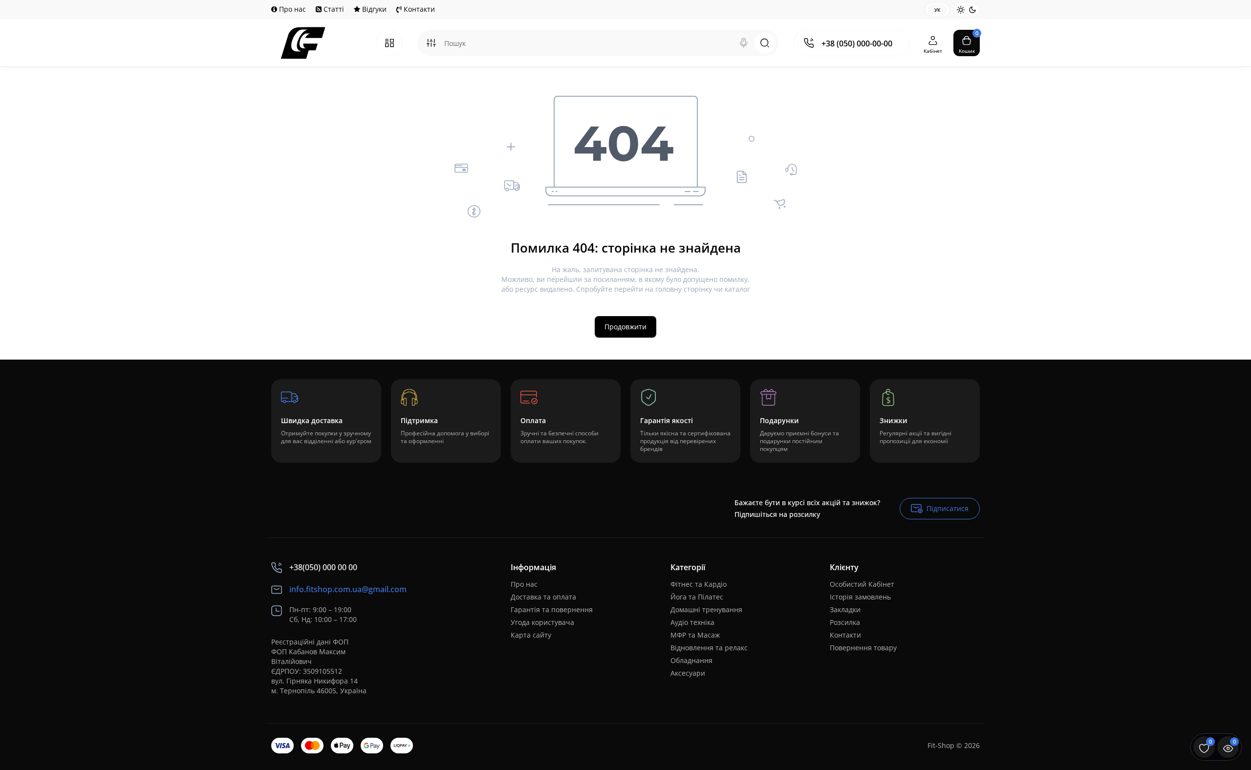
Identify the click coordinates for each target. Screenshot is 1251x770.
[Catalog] (389, 43)
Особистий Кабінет (862, 584)
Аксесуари (687, 673)
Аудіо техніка (692, 622)
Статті (333, 9)
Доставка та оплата (543, 596)
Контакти (418, 9)
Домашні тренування (706, 609)
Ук (937, 9)
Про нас (291, 9)
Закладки (845, 609)
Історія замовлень (860, 596)
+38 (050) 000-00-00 (856, 43)
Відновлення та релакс (709, 647)
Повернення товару (863, 647)
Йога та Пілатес (696, 596)
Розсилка (845, 622)
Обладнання (691, 660)
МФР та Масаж (695, 635)
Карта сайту (531, 635)
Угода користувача (542, 622)
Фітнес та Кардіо (698, 584)
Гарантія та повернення (552, 609)
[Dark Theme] (972, 9)
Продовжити (625, 326)
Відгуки (373, 9)
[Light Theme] (960, 9)
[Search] (744, 43)
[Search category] (431, 43)
